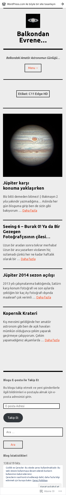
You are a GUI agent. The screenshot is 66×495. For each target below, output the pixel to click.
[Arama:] (33, 432)
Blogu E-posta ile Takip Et (21, 380)
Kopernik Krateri (20, 313)
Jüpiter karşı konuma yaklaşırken (23, 185)
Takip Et (13, 417)
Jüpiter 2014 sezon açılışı (29, 275)
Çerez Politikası (40, 480)
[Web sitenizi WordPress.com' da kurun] (33, 4)
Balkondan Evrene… (33, 37)
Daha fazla (29, 210)
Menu (31, 68)
